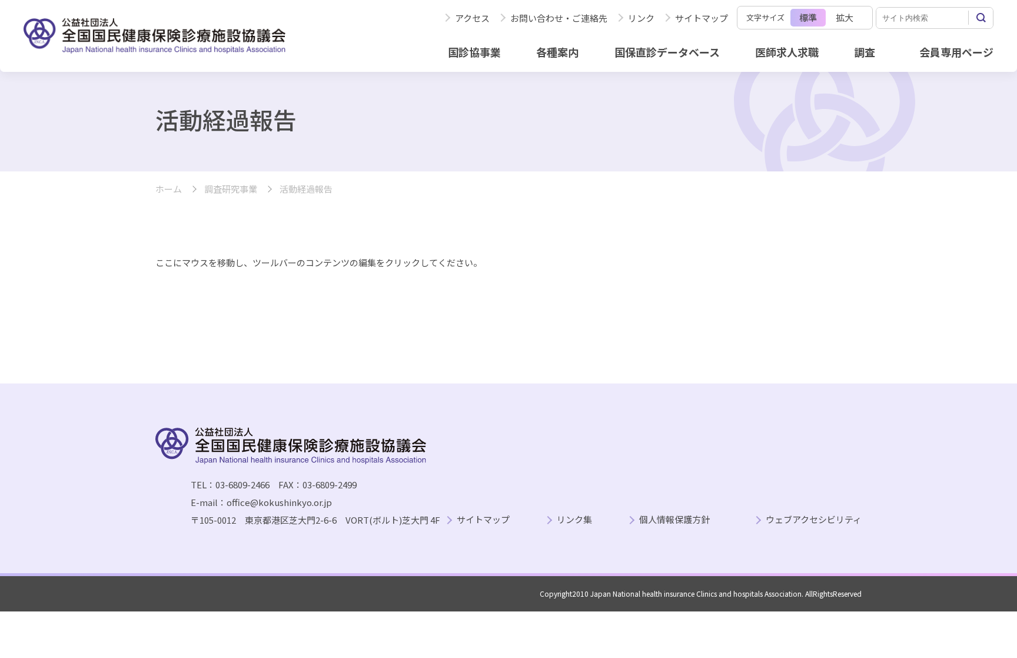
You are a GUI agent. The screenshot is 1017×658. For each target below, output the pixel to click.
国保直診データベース (667, 51)
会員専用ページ (956, 51)
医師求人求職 (787, 51)
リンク (641, 18)
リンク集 (574, 519)
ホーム (168, 189)
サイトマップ (701, 18)
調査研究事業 (230, 189)
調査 (864, 51)
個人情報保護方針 (674, 519)
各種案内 (557, 51)
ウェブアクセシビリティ (814, 519)
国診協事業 (474, 51)
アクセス (472, 18)
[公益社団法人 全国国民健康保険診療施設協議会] (154, 36)
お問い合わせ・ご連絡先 (558, 18)
